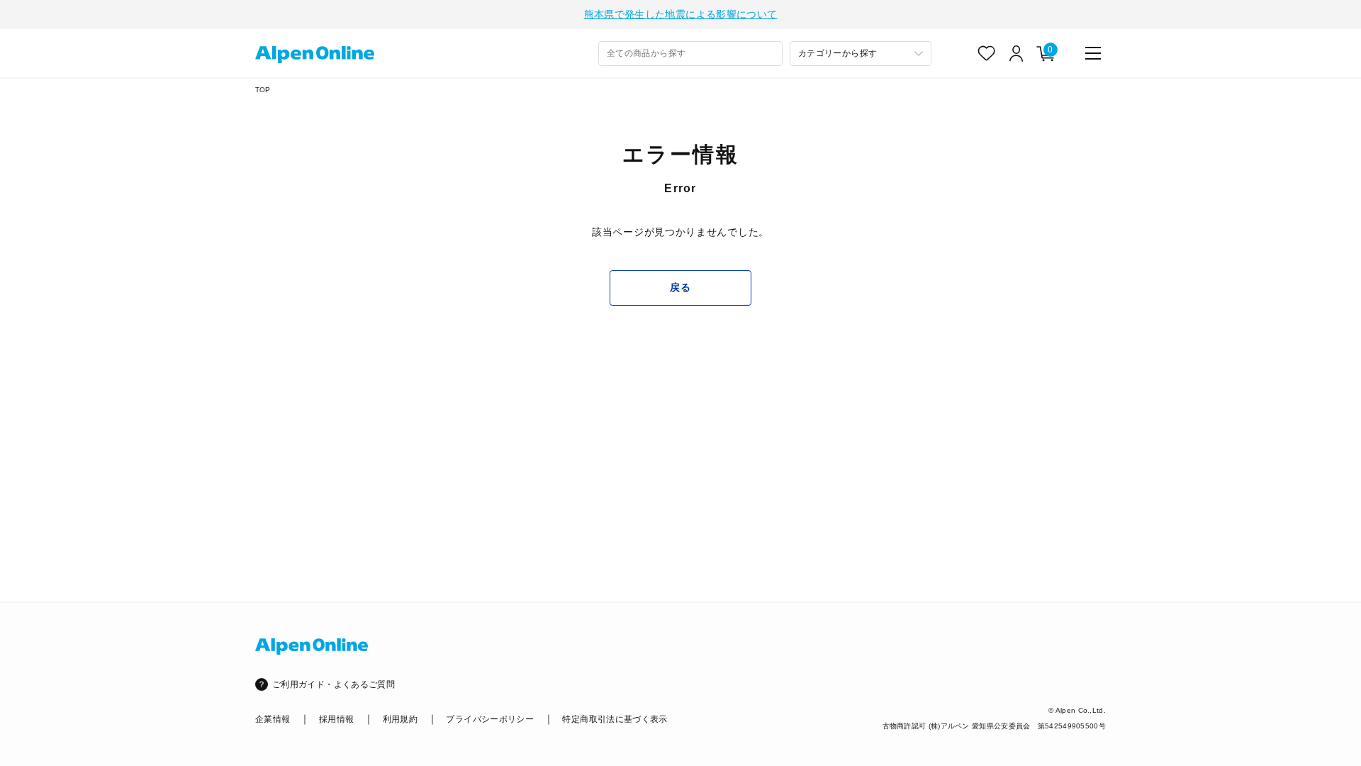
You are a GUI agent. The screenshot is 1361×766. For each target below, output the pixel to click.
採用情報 (336, 719)
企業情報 (272, 719)
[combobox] (690, 53)
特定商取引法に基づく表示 (614, 719)
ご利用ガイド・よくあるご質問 (333, 684)
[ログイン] (1016, 53)
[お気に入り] (986, 53)
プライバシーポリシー (490, 719)
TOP (263, 90)
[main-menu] (1093, 53)
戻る (680, 287)
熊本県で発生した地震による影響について (681, 14)
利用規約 (400, 719)
